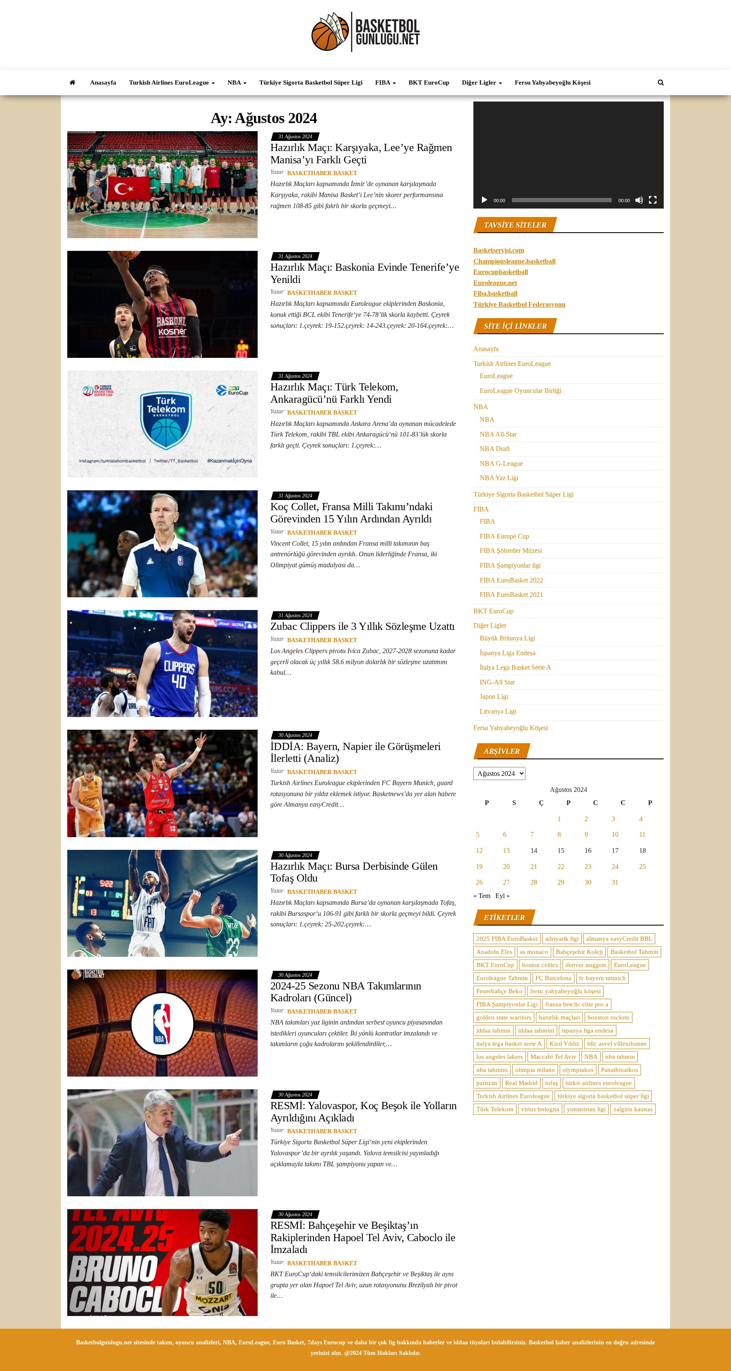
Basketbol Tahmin (634, 951)
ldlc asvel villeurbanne (617, 1043)
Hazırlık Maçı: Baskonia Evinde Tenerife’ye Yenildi (364, 273)
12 (479, 850)
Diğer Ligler (480, 82)
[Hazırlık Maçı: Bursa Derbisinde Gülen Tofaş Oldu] (162, 902)
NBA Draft (495, 448)
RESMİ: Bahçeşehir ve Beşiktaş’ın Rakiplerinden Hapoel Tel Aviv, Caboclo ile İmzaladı (362, 1237)
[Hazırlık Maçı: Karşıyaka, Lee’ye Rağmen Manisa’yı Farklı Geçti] (162, 184)
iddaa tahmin (493, 1030)
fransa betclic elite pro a (576, 1004)
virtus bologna (540, 1109)
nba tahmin (620, 1056)
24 (615, 866)
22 (561, 866)
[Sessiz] (639, 200)
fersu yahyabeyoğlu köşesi (565, 991)
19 (479, 866)
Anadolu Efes (494, 951)
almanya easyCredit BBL (619, 938)
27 (506, 882)
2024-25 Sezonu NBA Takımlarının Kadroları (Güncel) (345, 992)
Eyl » (502, 895)
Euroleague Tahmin (502, 978)
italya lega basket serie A (509, 1043)
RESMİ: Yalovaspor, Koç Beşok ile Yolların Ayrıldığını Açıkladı (363, 1111)
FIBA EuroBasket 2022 (511, 580)
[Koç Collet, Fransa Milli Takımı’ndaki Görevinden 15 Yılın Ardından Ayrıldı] (162, 543)
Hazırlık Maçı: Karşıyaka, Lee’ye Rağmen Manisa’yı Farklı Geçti (361, 153)
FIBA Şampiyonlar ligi (510, 565)
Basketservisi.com (498, 250)
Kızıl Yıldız (565, 1043)
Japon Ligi (494, 696)
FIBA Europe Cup (504, 536)
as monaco (534, 951)
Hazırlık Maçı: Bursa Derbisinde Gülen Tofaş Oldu (354, 872)
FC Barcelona (554, 978)
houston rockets (608, 1017)
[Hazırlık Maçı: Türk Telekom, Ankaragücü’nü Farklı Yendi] (162, 423)
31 (615, 882)
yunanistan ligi (586, 1109)
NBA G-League (501, 463)
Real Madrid (521, 1083)
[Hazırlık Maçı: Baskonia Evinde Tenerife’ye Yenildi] (162, 304)
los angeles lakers (499, 1056)
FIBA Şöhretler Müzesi (511, 550)
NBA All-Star (498, 434)
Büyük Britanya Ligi (507, 638)
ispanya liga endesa (587, 1030)
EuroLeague (496, 375)
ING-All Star (497, 682)
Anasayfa (103, 82)
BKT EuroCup (429, 82)
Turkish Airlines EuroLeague (170, 82)
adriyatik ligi (562, 938)
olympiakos (578, 1069)
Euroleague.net (495, 282)
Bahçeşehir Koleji (579, 951)
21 (533, 866)
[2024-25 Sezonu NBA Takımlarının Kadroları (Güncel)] (162, 1022)
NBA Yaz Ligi (499, 477)
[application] (568, 155)
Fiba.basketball (495, 293)
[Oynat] (484, 200)
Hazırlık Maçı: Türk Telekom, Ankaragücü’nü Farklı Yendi (334, 393)
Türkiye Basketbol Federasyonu (519, 304)
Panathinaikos (619, 1069)
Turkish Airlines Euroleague (513, 1096)
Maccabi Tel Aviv (553, 1056)
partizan (486, 1083)
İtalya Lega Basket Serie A (515, 667)
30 (588, 882)
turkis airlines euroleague (599, 1083)
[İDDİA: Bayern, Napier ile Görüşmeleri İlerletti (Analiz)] (162, 783)
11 (642, 834)
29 (561, 882)
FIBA (383, 82)
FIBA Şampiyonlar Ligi (507, 1004)
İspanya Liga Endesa (508, 653)
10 (615, 834)
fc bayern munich (602, 978)
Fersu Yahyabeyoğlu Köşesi (553, 82)
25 (642, 866)
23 (588, 866)
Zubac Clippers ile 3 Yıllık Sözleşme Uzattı (362, 626)
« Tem (481, 895)
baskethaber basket (322, 173)
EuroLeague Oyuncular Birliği (520, 390)
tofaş (551, 1083)
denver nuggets (586, 965)
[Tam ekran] (653, 200)
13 (506, 850)
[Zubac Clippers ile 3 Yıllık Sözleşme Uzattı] (162, 663)
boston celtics (540, 965)
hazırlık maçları (559, 1017)
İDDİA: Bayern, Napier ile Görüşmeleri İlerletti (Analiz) (355, 752)
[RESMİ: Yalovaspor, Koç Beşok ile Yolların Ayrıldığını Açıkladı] (162, 1142)
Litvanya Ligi (498, 711)
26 (479, 882)
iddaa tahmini (536, 1030)
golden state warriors (503, 1017)
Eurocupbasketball (500, 271)
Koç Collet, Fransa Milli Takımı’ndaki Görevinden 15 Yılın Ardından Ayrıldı (351, 512)
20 (506, 866)
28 (533, 882)
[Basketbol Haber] (72, 82)
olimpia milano (535, 1069)
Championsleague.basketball (514, 261)
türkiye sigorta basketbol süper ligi (603, 1096)
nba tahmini (492, 1069)
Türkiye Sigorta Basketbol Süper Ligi (311, 82)
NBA (235, 82)
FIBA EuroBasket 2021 (511, 594)
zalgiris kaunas (633, 1109)
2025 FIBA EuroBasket (507, 938)
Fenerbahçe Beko (499, 991)
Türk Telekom (495, 1109)
